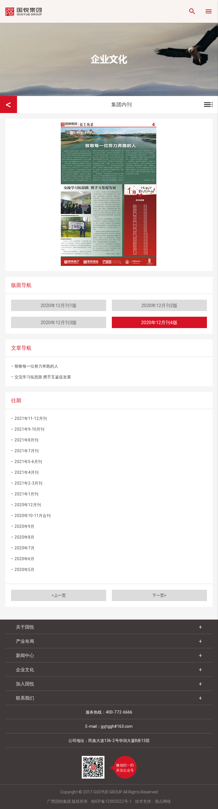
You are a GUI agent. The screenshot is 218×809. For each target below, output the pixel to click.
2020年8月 (22, 537)
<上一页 (59, 595)
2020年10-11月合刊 (31, 515)
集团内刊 (162, 104)
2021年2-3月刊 (26, 483)
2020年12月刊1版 (59, 305)
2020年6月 (22, 558)
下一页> (159, 595)
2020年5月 (22, 569)
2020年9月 (22, 526)
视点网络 (163, 801)
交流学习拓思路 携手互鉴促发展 (41, 377)
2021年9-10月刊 (27, 429)
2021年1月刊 (24, 494)
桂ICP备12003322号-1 (111, 801)
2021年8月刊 (24, 440)
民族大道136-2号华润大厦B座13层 (119, 740)
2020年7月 (23, 548)
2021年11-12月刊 (29, 418)
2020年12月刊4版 (159, 322)
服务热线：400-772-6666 (109, 712)
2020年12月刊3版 (59, 322)
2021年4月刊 (25, 472)
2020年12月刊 (26, 504)
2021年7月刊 (25, 450)
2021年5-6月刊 (26, 461)
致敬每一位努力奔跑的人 (34, 366)
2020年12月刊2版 (159, 305)
